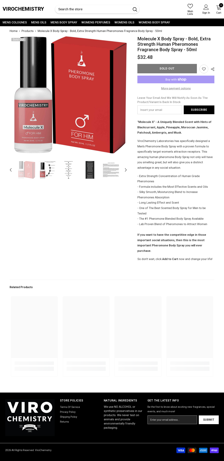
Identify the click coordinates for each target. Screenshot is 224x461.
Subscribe (199, 109)
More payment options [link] (176, 88)
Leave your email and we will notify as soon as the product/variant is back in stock (172, 100)
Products (28, 31)
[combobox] (92, 9)
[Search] (97, 9)
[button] (10, 170)
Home (14, 31)
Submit (209, 419)
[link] (204, 69)
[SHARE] (211, 69)
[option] (68, 94)
